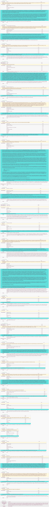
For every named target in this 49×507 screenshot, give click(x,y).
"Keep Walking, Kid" (11, 93)
